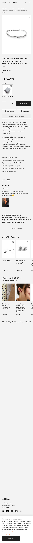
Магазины (5, 507)
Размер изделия (6, 70)
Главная (4, 8)
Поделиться (26, 111)
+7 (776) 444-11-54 (7, 503)
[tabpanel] (16, 35)
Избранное (10, 111)
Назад (4, 2)
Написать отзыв (16, 228)
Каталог (12, 8)
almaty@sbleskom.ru (8, 505)
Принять (11, 538)
